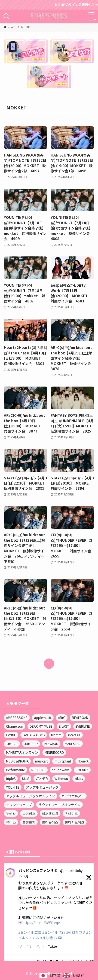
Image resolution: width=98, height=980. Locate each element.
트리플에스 (50, 822)
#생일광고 (74, 932)
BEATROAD (80, 717)
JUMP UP (31, 743)
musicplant (62, 761)
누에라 (11, 813)
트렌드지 (28, 822)
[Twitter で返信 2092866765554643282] (21, 947)
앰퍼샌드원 (50, 813)
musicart (41, 761)
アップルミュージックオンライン (30, 796)
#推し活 (46, 938)
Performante (15, 769)
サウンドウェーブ (19, 804)
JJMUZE (12, 743)
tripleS (11, 778)
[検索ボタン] (6, 16)
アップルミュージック (42, 787)
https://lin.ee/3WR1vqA (41, 922)
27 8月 (24, 876)
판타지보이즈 (74, 822)
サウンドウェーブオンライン (59, 804)
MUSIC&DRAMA (17, 761)
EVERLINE (82, 726)
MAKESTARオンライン (22, 752)
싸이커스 (28, 813)
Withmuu (61, 778)
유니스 (11, 822)
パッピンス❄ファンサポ (38, 870)
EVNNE (11, 735)
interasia (74, 735)
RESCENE (38, 769)
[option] (73, 975)
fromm (56, 735)
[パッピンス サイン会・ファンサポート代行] (49, 16)
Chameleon (14, 726)
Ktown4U (51, 743)
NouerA (83, 761)
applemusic (42, 717)
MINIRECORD (54, 752)
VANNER (42, 778)
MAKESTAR (73, 743)
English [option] (78, 975)
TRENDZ (82, 769)
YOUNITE (12, 787)
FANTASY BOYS (34, 735)
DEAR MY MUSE (41, 726)
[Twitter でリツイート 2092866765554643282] (30, 947)
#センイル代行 (53, 932)
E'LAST (64, 726)
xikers (79, 778)
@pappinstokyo (72, 870)
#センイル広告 (29, 932)
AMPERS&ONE (16, 717)
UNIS (25, 778)
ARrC (61, 717)
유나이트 (71, 813)
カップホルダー (73, 796)
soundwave (60, 769)
